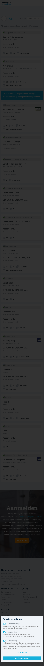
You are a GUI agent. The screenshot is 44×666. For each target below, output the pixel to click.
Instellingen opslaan (22, 658)
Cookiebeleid (22, 653)
